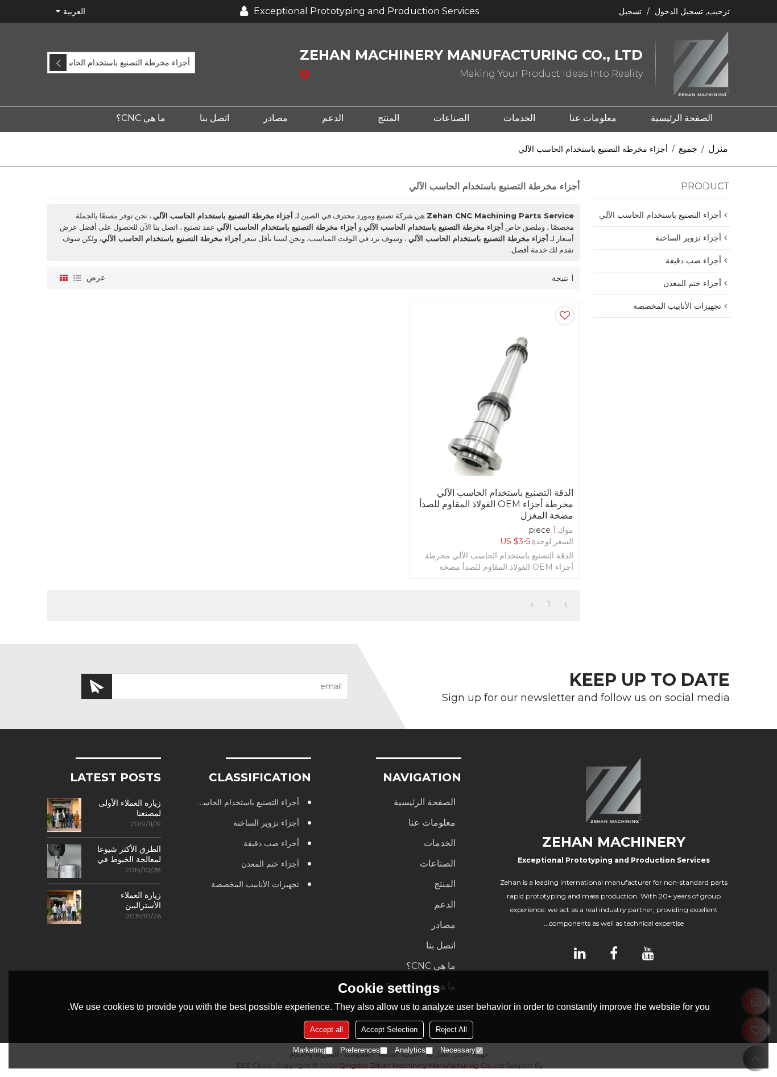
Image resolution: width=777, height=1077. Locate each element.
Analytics (410, 1050)
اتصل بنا (214, 118)
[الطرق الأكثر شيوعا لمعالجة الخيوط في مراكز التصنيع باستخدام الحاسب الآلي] (64, 861)
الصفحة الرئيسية (682, 118)
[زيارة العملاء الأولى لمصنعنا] (64, 815)
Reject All (451, 1029)
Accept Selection (389, 1029)
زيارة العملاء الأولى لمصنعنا (129, 808)
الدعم (333, 118)
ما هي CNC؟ (141, 118)
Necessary (458, 1050)
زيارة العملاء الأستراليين (141, 900)
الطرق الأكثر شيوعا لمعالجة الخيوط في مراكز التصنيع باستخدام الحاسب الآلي (129, 854)
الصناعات (451, 118)
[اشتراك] (96, 686)
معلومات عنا (593, 118)
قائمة (77, 278)
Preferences (360, 1050)
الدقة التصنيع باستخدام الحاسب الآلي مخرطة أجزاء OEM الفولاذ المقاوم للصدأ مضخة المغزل (496, 504)
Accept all (326, 1029)
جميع (688, 148)
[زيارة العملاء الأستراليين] (64, 907)
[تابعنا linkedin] (579, 953)
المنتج (388, 118)
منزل (718, 148)
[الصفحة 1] (566, 604)
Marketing (309, 1050)
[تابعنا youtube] (648, 953)
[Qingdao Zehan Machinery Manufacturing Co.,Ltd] (693, 64)
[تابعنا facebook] (614, 953)
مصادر (275, 118)
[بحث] (58, 62)
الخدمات (519, 118)
